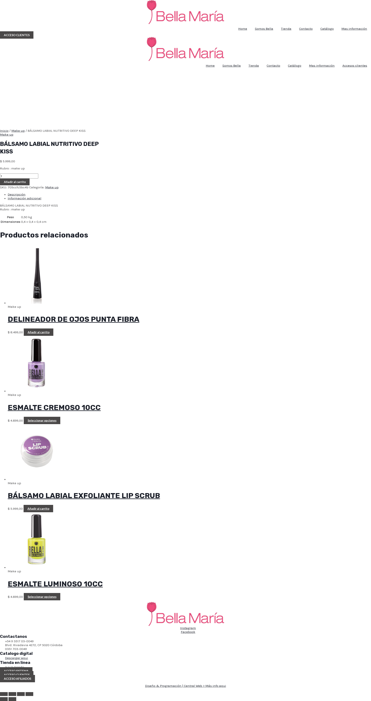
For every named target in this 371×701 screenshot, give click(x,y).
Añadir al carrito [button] (38, 332)
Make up (18, 131)
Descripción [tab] (17, 194)
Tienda (286, 29)
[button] (16, 35)
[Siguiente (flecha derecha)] (12, 699)
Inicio (4, 131)
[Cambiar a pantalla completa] (12, 694)
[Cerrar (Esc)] (29, 694)
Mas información (354, 29)
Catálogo (327, 29)
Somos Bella (264, 29)
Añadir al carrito (15, 182)
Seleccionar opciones (42, 420)
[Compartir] (21, 694)
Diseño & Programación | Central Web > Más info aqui (185, 686)
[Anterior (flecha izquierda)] (4, 699)
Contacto (306, 29)
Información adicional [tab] (24, 198)
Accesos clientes (354, 65)
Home (242, 29)
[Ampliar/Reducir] (4, 694)
